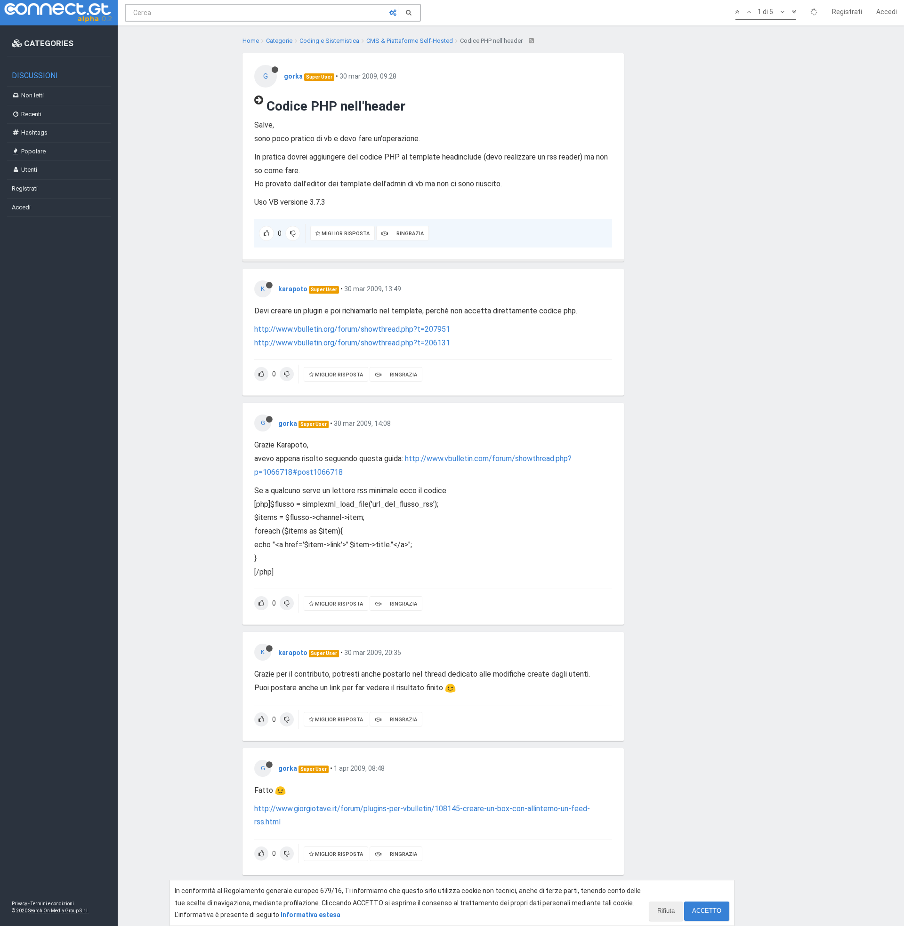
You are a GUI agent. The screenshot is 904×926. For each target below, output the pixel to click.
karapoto (292, 289)
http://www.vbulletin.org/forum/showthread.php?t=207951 (352, 329)
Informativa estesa (310, 914)
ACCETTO (706, 910)
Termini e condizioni (52, 903)
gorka (293, 76)
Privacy (19, 903)
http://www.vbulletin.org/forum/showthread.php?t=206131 (352, 342)
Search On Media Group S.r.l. (58, 910)
